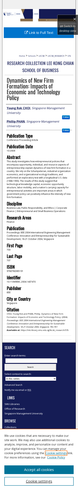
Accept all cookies (39, 469)
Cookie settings (56, 453)
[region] (39, 459)
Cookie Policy (56, 457)
